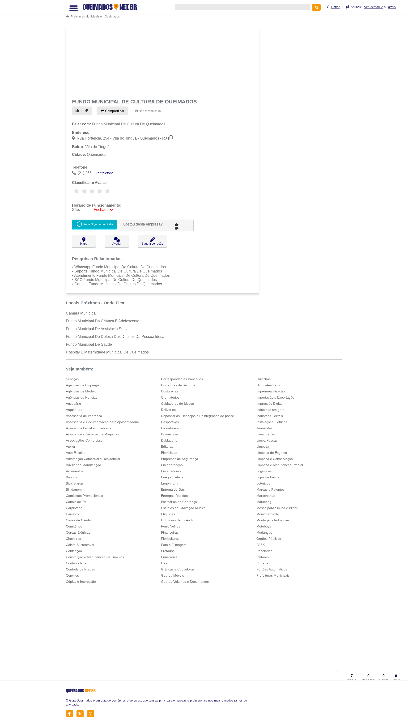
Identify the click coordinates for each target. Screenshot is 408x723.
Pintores (262, 557)
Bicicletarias (75, 483)
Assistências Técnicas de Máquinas (92, 434)
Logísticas (264, 471)
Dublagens (169, 440)
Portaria (262, 563)
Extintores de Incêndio (177, 520)
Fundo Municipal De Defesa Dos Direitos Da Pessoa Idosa (115, 337)
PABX (260, 545)
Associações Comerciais (84, 440)
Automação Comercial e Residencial (93, 459)
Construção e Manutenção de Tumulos (95, 557)
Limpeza (262, 446)
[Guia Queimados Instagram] (92, 714)
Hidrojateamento (268, 385)
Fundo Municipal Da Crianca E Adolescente (102, 321)
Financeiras (169, 532)
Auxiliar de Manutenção (83, 465)
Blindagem (74, 489)
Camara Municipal (81, 313)
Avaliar (116, 243)
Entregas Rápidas (174, 496)
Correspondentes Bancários (182, 379)
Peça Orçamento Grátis (98, 224)
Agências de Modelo (81, 391)
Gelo (164, 563)
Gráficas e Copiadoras (178, 569)
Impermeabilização (270, 391)
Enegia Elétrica (172, 477)
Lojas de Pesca (267, 477)
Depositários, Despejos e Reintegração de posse (197, 416)
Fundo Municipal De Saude (89, 344)
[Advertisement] (163, 62)
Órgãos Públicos (268, 538)
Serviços (72, 379)
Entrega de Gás (173, 489)
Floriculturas (170, 538)
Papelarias (264, 551)
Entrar (335, 7)
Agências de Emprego (82, 385)
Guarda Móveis (172, 575)
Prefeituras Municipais (272, 575)
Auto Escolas (75, 453)
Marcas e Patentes (270, 489)
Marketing (263, 502)
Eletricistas (169, 453)
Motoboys (263, 526)
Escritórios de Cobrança (179, 502)
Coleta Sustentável (80, 545)
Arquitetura (74, 410)
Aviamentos (74, 471)
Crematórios (170, 397)
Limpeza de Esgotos (271, 453)
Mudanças (264, 532)
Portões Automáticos (271, 569)
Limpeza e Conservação (274, 459)
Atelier (70, 446)
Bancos (71, 477)
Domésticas (169, 434)
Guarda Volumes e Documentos (185, 581)
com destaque (373, 7)
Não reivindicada (150, 111)
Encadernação (172, 465)
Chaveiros (73, 538)
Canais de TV (76, 502)
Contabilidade (76, 563)
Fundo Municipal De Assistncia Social (97, 329)
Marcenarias (265, 496)
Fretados (167, 551)
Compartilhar (114, 111)
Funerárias (169, 557)
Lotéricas (263, 483)
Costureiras (169, 391)
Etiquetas (168, 514)
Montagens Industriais (272, 520)
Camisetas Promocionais (84, 496)
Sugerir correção (152, 243)
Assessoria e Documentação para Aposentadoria (102, 422)
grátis (392, 7)
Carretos (72, 514)
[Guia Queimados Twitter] (81, 714)
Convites (72, 575)
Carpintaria (74, 508)
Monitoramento (267, 514)
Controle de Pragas (80, 569)
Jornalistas (264, 428)
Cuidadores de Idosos (177, 403)
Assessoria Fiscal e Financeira (88, 428)
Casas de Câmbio (79, 520)
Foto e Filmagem (174, 545)
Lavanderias (265, 434)
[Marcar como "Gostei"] (77, 110)
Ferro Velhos (170, 526)
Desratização (171, 428)
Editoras (167, 446)
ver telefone (105, 173)
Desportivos (170, 422)
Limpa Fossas (266, 440)
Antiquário (73, 403)
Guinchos (263, 379)
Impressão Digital (269, 403)
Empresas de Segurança (179, 459)
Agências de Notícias (81, 397)
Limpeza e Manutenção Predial (279, 465)
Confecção (74, 551)
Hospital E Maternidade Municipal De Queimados (107, 352)
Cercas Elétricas (78, 532)
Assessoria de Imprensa (84, 416)
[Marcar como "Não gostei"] (87, 110)
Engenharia (169, 483)
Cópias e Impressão (81, 581)
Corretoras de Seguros (178, 385)
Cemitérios (74, 526)
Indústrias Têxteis (269, 416)
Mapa (83, 243)
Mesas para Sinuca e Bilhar (277, 508)
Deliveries (168, 410)
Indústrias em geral (270, 410)
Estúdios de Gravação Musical (183, 508)
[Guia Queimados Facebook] (71, 714)
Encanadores (171, 471)
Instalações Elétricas (271, 422)
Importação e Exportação (275, 397)
